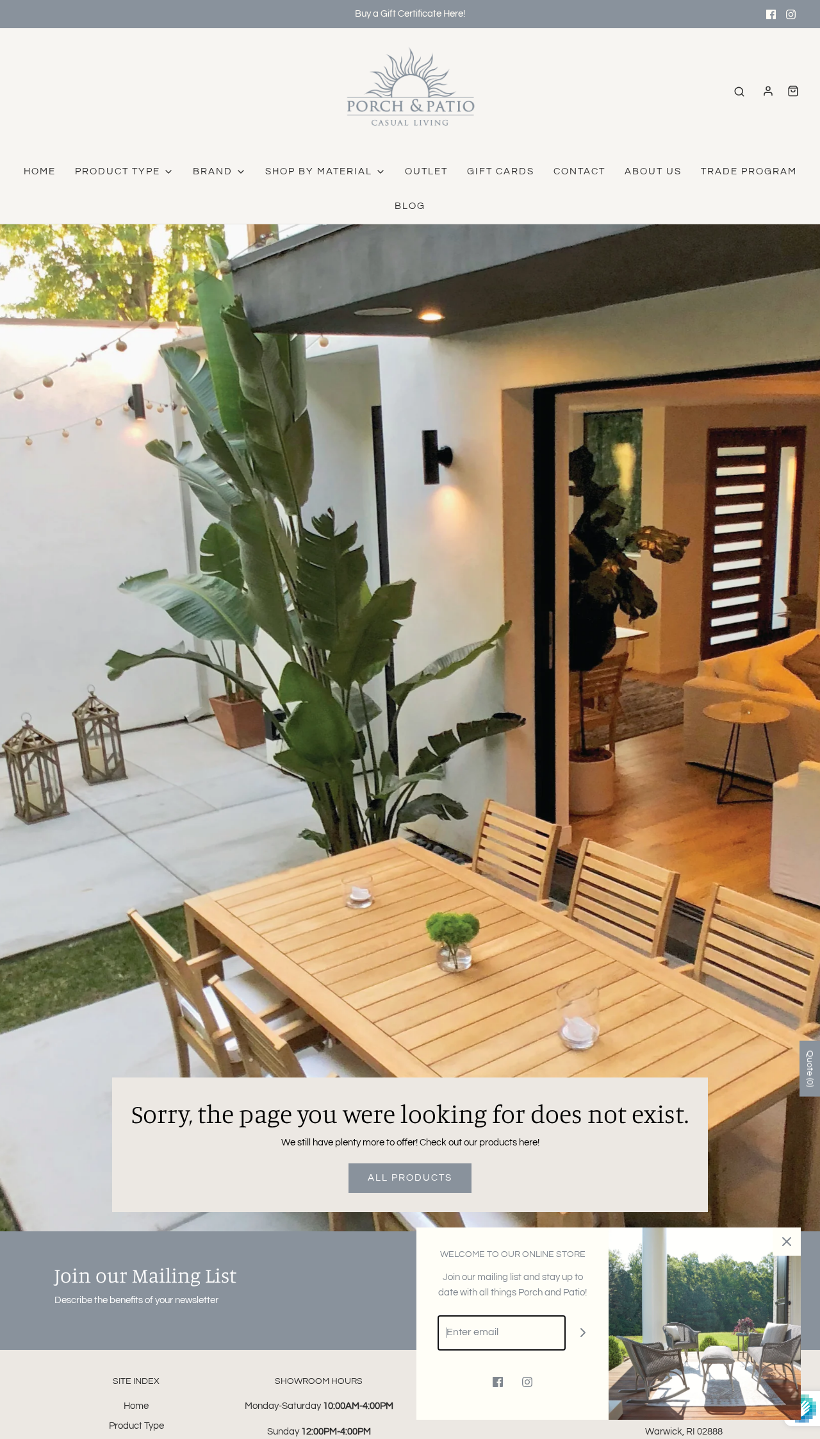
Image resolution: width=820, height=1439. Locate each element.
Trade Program (749, 171)
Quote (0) (809, 1069)
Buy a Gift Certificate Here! (410, 14)
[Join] (583, 1333)
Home (40, 171)
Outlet (426, 171)
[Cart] (793, 91)
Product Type (136, 1426)
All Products (410, 1178)
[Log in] (768, 91)
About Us (653, 171)
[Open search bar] (739, 91)
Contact (579, 171)
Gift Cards (500, 171)
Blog (410, 206)
